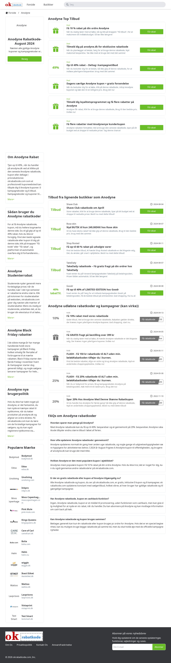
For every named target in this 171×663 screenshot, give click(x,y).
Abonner (159, 646)
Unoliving (14, 478)
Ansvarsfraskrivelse (62, 644)
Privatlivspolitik (24, 644)
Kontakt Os (42, 644)
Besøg (25, 58)
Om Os (8, 644)
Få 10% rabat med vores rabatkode (87, 316)
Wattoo (14, 585)
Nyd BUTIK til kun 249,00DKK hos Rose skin (92, 227)
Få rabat (151, 31)
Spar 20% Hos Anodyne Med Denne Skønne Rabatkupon (100, 399)
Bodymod (14, 457)
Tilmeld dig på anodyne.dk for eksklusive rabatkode (97, 46)
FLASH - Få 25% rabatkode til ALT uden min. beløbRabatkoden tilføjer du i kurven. (92, 378)
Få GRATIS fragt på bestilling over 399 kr (90, 335)
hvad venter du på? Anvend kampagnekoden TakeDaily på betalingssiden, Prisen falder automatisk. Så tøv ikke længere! (100, 275)
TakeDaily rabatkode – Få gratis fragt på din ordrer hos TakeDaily (99, 268)
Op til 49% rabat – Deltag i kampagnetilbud (92, 65)
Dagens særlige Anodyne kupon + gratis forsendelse (98, 83)
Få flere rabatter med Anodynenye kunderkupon (96, 124)
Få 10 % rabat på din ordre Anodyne (88, 28)
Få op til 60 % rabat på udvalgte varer (89, 246)
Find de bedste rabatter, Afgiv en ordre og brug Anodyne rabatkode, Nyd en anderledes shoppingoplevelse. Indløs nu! (101, 362)
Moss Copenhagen (14, 500)
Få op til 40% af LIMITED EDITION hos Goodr (93, 289)
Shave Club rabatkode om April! (85, 207)
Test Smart (14, 617)
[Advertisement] (24, 108)
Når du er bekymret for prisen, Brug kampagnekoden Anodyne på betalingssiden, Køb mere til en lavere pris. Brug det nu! (96, 385)
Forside (31, 4)
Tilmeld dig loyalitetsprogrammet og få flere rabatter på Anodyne (100, 103)
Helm (14, 553)
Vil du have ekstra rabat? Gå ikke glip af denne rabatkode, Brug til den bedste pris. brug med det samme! (101, 232)
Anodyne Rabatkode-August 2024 (24, 41)
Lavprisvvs (14, 596)
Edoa (14, 467)
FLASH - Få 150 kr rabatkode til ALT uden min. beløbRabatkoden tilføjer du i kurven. (94, 355)
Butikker (48, 4)
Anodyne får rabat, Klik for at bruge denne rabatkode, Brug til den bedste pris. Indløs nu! (102, 110)
